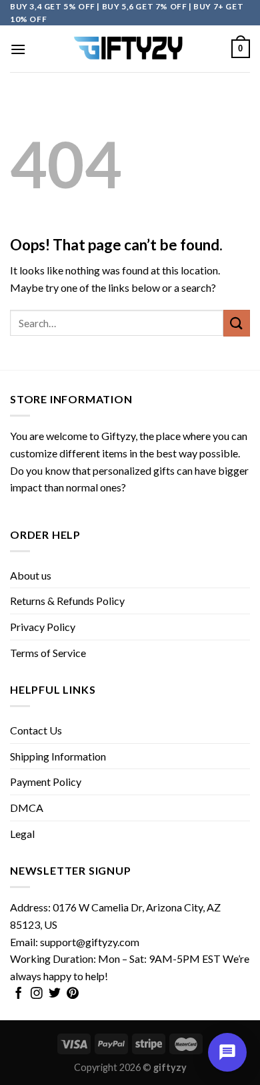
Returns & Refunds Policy (67, 600)
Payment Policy (45, 781)
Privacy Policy (42, 626)
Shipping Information (58, 756)
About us (30, 575)
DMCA (26, 807)
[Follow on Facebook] (19, 994)
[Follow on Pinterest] (73, 994)
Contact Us (36, 730)
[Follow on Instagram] (37, 994)
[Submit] (236, 323)
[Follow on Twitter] (55, 994)
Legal (22, 833)
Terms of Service (48, 652)
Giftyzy (118, 435)
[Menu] (18, 49)
